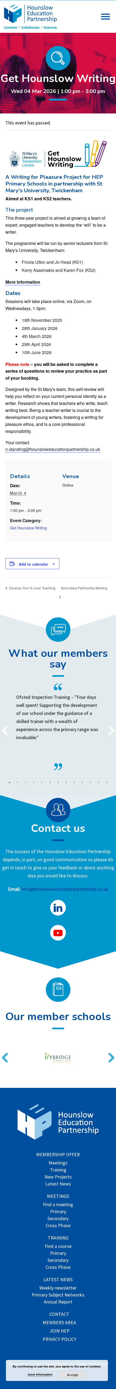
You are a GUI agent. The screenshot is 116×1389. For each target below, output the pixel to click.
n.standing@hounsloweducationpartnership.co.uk (52, 449)
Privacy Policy (59, 1339)
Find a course (58, 1246)
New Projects (58, 1177)
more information (40, 1374)
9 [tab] (74, 782)
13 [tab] (106, 782)
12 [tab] (98, 782)
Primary (58, 1212)
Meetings (58, 1163)
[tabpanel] (58, 726)
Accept (72, 1374)
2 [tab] (17, 782)
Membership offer (58, 1155)
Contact (59, 1314)
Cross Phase (58, 1225)
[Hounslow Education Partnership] (31, 27)
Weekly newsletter (58, 1288)
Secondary (58, 1218)
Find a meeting (58, 1205)
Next (109, 727)
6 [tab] (50, 782)
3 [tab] (25, 782)
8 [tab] (66, 782)
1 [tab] (9, 782)
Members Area (59, 1323)
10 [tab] (82, 782)
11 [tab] (90, 782)
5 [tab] (42, 782)
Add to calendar (33, 564)
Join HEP (59, 1331)
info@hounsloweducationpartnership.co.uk (65, 889)
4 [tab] (33, 782)
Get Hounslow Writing (28, 527)
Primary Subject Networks (58, 1295)
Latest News (58, 1184)
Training (58, 1170)
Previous (2, 727)
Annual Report (58, 1302)
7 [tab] (58, 782)
